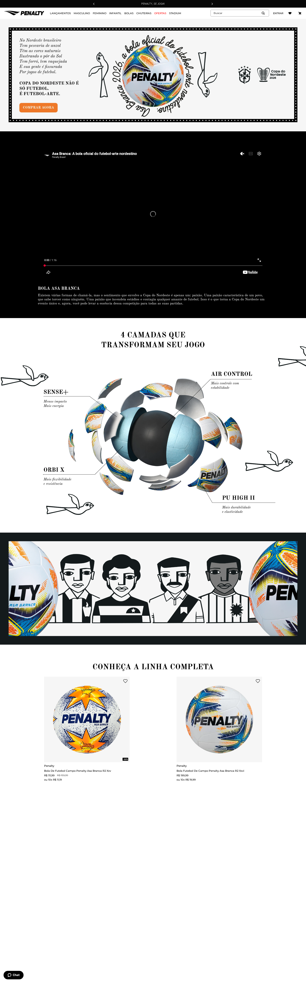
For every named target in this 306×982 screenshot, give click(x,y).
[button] (118, 681)
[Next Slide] (212, 4)
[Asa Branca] (153, 75)
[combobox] (240, 13)
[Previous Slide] (94, 4)
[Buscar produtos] (264, 13)
